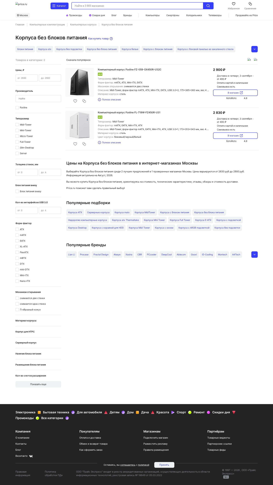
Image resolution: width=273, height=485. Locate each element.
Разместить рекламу (155, 443)
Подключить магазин (155, 437)
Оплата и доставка (90, 437)
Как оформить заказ (90, 449)
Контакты (20, 443)
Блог (18, 449)
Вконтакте (21, 455)
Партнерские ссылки (219, 443)
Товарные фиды (216, 449)
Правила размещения (156, 449)
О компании (22, 437)
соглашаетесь (127, 464)
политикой (143, 464)
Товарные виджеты (218, 437)
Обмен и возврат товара (93, 443)
